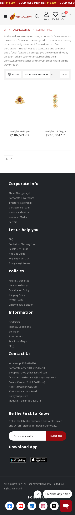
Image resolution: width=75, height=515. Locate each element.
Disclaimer (14, 322)
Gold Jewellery (21, 30)
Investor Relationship (20, 202)
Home (5, 30)
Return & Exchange (19, 280)
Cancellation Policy (19, 290)
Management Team (19, 207)
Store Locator (16, 336)
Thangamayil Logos (19, 263)
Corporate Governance (21, 198)
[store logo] (21, 16)
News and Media (18, 217)
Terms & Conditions (20, 326)
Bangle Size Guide (18, 249)
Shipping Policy (17, 295)
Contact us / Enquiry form (23, 244)
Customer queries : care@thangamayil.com (32, 377)
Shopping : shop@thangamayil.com (28, 372)
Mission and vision (19, 212)
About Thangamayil (19, 193)
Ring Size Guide (17, 253)
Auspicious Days (18, 341)
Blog (11, 346)
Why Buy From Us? (19, 258)
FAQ (11, 239)
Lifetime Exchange (18, 285)
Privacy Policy (16, 300)
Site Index (14, 331)
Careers (13, 222)
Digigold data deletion (21, 304)
